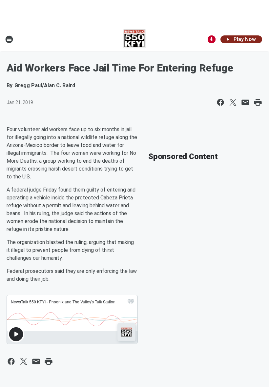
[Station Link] (134, 39)
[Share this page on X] (233, 102)
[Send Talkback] (212, 39)
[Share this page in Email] (245, 102)
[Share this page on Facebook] (220, 102)
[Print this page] (257, 102)
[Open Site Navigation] (9, 39)
